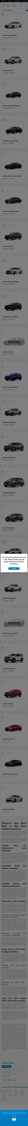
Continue (14, 568)
